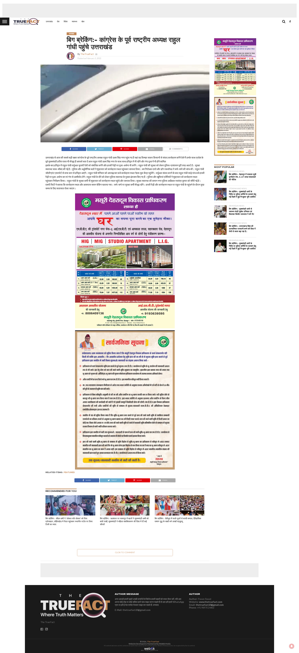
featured (69, 472)
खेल (82, 21)
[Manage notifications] (291, 646)
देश (58, 21)
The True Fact (153, 641)
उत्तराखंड (49, 21)
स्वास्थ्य (74, 21)
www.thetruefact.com (210, 602)
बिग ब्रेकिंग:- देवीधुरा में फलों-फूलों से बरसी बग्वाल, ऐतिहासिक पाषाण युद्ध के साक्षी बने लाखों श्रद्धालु (178, 520)
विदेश (65, 21)
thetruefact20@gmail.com (210, 605)
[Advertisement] (149, 11)
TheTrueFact (87, 54)
